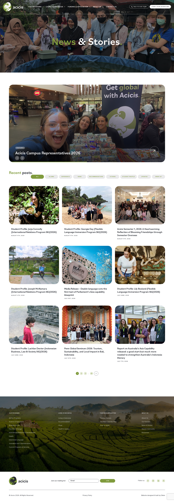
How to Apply (105, 425)
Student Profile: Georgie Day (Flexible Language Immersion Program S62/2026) (85, 230)
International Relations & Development (22, 433)
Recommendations (96, 176)
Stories (113, 176)
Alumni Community (148, 429)
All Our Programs (15, 418)
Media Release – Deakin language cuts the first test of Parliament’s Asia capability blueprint (85, 291)
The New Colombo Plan (108, 422)
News (80, 176)
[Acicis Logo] (13, 6)
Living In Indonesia (54, 7)
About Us (97, 7)
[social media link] (148, 480)
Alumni (51, 176)
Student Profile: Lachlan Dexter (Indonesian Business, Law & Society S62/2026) (33, 350)
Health (11, 436)
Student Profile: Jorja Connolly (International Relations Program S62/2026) (34, 230)
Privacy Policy (87, 495)
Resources (145, 433)
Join (107, 481)
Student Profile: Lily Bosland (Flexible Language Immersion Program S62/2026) (138, 290)
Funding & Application (78, 7)
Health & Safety (63, 429)
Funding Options (105, 418)
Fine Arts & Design (15, 429)
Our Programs (35, 7)
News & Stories (147, 425)
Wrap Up (158, 176)
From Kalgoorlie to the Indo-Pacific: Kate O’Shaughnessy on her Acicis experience (50, 150)
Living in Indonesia (64, 418)
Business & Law (14, 425)
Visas (60, 425)
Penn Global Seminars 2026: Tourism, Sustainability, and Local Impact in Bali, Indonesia (84, 351)
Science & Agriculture (16, 422)
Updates (144, 176)
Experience (65, 176)
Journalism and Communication (19, 443)
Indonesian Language (16, 440)
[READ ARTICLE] (34, 205)
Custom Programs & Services (19, 447)
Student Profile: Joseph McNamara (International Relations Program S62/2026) (34, 290)
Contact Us (111, 7)
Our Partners (146, 422)
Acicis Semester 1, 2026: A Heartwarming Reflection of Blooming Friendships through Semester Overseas (139, 232)
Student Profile (128, 176)
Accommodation (64, 422)
